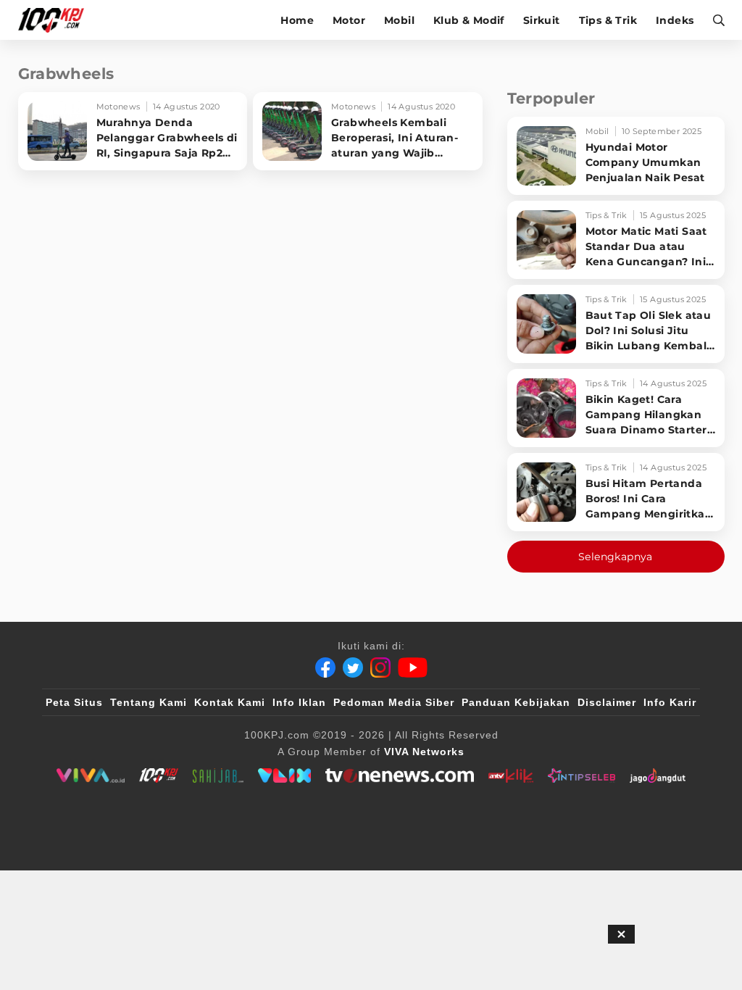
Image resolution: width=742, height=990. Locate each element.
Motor (349, 20)
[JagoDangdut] (657, 775)
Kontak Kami (229, 702)
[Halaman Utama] (56, 20)
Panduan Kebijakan (516, 702)
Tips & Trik (608, 20)
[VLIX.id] (285, 775)
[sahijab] (218, 775)
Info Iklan (299, 702)
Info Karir (669, 702)
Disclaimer (607, 702)
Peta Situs (74, 702)
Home (297, 20)
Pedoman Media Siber (393, 702)
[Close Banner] (621, 934)
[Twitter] (353, 667)
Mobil (399, 20)
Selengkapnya (615, 556)
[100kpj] (158, 775)
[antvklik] (510, 775)
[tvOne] (399, 775)
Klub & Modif (468, 20)
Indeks (674, 20)
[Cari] (714, 20)
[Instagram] (380, 667)
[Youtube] (413, 667)
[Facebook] (325, 667)
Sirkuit (541, 20)
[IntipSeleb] (581, 775)
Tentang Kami (148, 702)
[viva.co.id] (90, 775)
